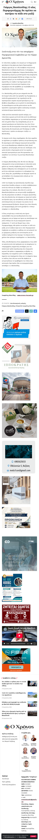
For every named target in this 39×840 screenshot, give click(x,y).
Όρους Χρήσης (22, 837)
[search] (31, 2)
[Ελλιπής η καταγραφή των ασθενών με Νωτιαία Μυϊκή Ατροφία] (32, 704)
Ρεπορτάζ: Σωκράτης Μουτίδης (25, 306)
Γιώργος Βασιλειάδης (8, 306)
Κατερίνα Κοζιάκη (33, 757)
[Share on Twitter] (13, 18)
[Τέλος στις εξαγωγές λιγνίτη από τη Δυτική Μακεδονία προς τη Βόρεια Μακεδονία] (32, 713)
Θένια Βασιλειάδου (25, 757)
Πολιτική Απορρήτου (9, 837)
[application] (19, 636)
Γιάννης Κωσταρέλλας (25, 744)
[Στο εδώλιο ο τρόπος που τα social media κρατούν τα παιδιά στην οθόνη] (32, 683)
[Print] (22, 18)
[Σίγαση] (31, 644)
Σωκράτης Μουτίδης (17, 23)
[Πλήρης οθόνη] (34, 644)
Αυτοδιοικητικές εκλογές (18, 303)
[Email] (16, 18)
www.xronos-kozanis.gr (25, 295)
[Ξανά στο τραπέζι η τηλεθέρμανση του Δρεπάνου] (32, 695)
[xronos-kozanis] (15, 2)
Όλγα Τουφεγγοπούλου (26, 770)
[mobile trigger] (3, 2)
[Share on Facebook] (10, 18)
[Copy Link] (19, 18)
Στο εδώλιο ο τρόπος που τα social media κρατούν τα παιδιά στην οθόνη (14, 684)
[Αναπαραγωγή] (4, 644)
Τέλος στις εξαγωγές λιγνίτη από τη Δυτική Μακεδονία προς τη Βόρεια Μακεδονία (14, 713)
